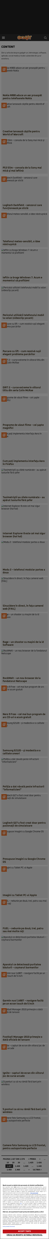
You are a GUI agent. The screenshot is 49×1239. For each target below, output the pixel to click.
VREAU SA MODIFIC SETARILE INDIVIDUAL (24, 1235)
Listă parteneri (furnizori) (9, 1226)
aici (21, 1203)
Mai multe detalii (34, 1193)
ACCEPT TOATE (24, 1231)
